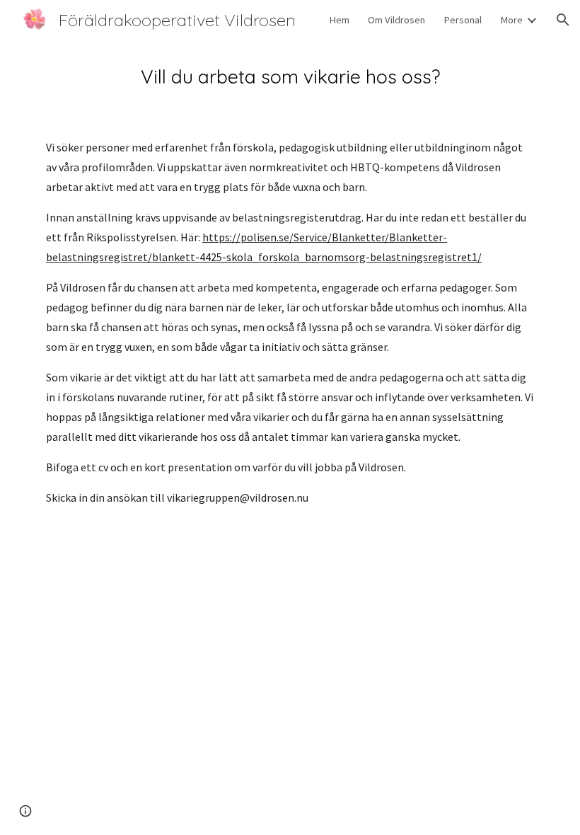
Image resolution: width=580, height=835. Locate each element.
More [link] (511, 19)
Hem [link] (339, 19)
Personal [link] (462, 19)
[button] (563, 20)
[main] (290, 77)
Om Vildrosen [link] (396, 19)
